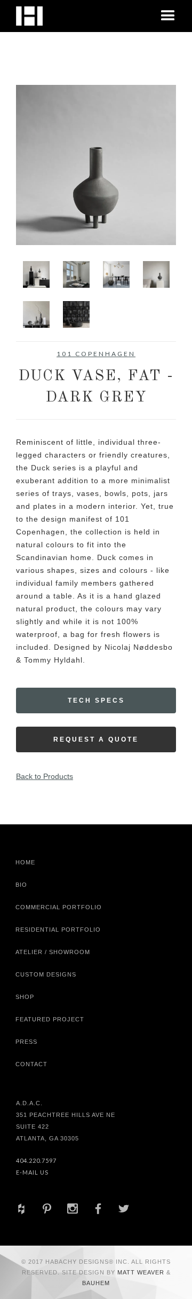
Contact (31, 1064)
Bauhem (96, 1283)
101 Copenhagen (96, 354)
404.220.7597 (36, 1160)
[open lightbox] (96, 165)
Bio (21, 884)
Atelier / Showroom (52, 952)
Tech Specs (96, 700)
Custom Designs (45, 974)
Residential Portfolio (58, 929)
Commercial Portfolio (58, 907)
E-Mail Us (32, 1172)
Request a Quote (96, 739)
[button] (168, 16)
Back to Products (44, 776)
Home (25, 862)
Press (26, 1041)
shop (24, 997)
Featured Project (49, 1019)
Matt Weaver (141, 1272)
